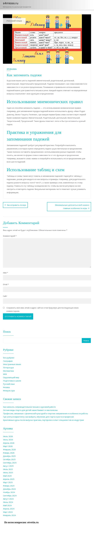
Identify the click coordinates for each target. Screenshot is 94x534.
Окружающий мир (11, 377)
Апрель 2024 (8, 508)
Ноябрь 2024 (9, 492)
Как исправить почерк (16, 205)
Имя (5, 272)
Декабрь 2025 (9, 456)
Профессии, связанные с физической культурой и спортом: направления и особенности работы (45, 413)
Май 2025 (7, 476)
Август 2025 (8, 466)
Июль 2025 (8, 469)
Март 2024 (8, 512)
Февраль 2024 (9, 515)
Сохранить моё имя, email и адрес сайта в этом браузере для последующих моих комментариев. (42, 309)
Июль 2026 (8, 436)
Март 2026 (8, 446)
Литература (8, 367)
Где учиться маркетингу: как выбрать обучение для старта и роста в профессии (38, 417)
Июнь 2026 (8, 439)
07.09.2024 (12, 69)
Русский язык (9, 384)
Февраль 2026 (9, 449)
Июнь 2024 (8, 502)
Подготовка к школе (12, 380)
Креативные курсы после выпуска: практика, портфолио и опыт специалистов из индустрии (43, 420)
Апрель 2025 (8, 479)
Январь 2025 (8, 485)
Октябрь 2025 (9, 459)
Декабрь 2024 (9, 489)
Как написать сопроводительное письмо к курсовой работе (29, 407)
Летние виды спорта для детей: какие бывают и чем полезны (30, 410)
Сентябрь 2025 (10, 462)
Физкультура (9, 390)
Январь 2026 (8, 453)
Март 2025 (8, 482)
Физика (6, 387)
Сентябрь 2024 (10, 495)
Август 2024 (8, 499)
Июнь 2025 (8, 472)
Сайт (5, 296)
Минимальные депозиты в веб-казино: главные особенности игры (72, 206)
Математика (8, 371)
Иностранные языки (12, 364)
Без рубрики (8, 357)
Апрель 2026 (8, 443)
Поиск (7, 332)
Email (6, 284)
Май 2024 (7, 505)
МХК (5, 374)
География (7, 361)
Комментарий (10, 236)
